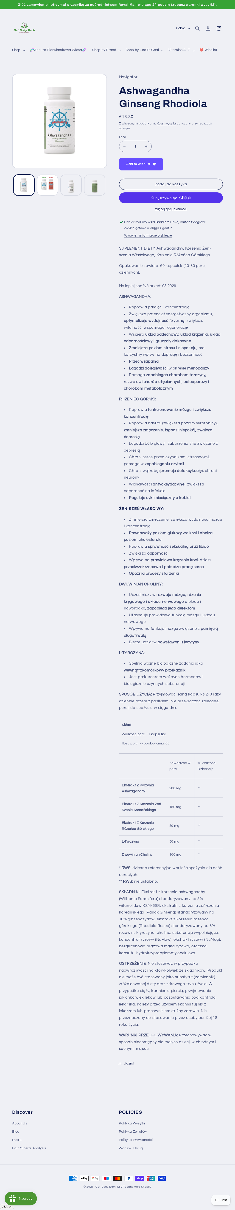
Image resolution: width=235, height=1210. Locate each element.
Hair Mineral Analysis (29, 1148)
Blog (16, 1131)
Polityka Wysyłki (132, 1123)
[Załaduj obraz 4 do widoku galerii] (94, 185)
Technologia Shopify (137, 1187)
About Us (19, 1123)
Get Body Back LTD (109, 1187)
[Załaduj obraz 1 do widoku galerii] (23, 185)
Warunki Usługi (131, 1148)
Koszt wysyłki (166, 123)
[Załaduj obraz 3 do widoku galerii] (70, 185)
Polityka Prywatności (136, 1140)
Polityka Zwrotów (133, 1131)
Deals (17, 1140)
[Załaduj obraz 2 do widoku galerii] (47, 185)
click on (7, 1206)
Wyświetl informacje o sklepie (148, 235)
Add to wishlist (138, 164)
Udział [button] (129, 1063)
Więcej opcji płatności (171, 209)
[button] (18, 50)
